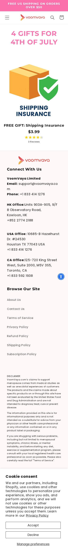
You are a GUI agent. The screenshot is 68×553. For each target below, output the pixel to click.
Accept (33, 525)
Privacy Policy (37, 515)
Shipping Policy (19, 345)
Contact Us (16, 309)
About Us (14, 300)
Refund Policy (17, 336)
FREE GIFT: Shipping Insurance (34, 125)
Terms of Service (20, 318)
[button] (7, 17)
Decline (33, 535)
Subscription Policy (21, 354)
